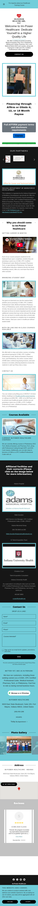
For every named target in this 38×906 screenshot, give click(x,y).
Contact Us (19, 54)
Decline (10, 901)
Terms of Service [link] (19, 664)
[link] (19, 19)
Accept (28, 901)
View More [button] (19, 836)
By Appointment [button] (21, 721)
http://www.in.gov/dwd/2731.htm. (12, 212)
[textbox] (19, 616)
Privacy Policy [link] (31, 662)
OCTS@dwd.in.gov (13, 210)
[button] (4, 4)
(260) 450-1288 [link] (19, 711)
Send (19, 656)
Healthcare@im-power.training (25, 396)
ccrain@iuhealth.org (19, 598)
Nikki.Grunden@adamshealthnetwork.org (19, 534)
